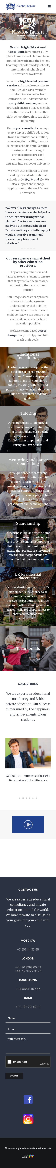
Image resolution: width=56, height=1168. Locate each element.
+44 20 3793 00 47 (28, 967)
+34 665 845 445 (28, 989)
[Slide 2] (25, 248)
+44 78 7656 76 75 (28, 971)
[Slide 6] (36, 798)
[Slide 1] (22, 248)
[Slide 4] (31, 248)
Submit (14, 1076)
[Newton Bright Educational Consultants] (20, 6)
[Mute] (38, 831)
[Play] (14, 831)
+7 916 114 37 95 (28, 949)
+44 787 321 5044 (28, 1007)
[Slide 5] (34, 248)
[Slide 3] (28, 248)
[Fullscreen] (41, 831)
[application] (28, 824)
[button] (49, 6)
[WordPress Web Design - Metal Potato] (28, 1157)
